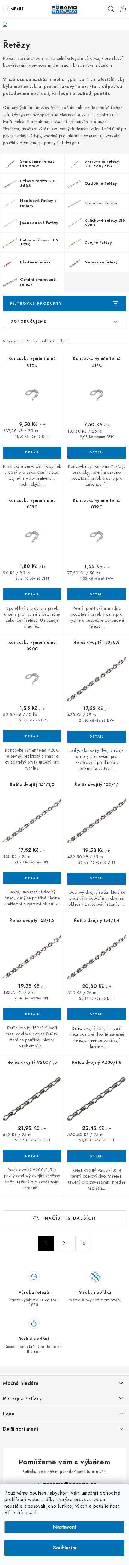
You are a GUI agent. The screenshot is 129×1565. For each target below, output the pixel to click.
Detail (32, 453)
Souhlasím (64, 1547)
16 (83, 1243)
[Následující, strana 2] (64, 1243)
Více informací (20, 1512)
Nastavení (64, 1526)
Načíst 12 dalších (69, 1218)
